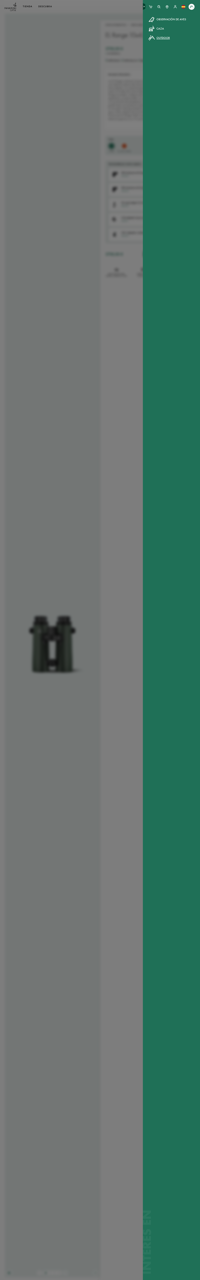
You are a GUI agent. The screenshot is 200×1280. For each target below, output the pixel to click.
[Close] (161, 23)
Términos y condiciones (125, 67)
